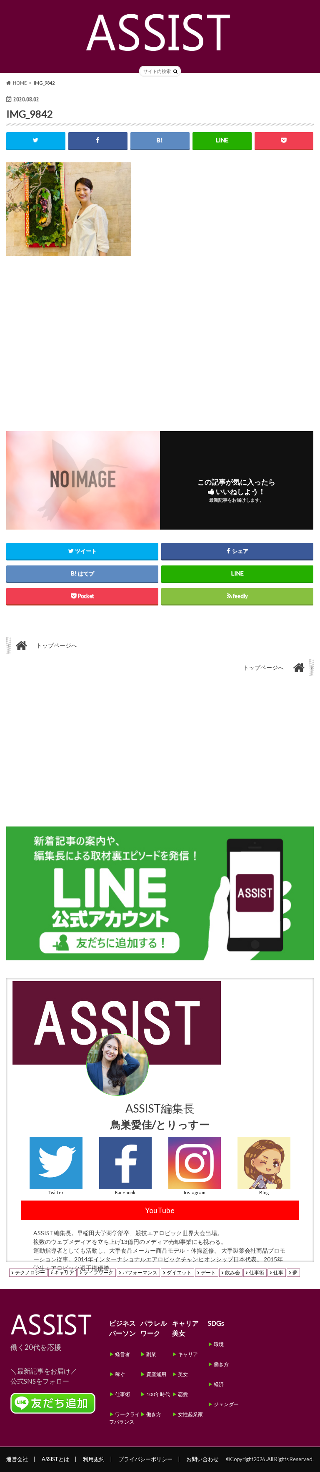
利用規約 (94, 1459)
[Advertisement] (159, 337)
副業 (151, 1354)
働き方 (153, 1414)
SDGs (216, 1323)
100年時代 (158, 1394)
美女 (183, 1374)
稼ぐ (120, 1374)
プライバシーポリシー (145, 1459)
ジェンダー (226, 1404)
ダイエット (179, 1273)
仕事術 (256, 1273)
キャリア (64, 1273)
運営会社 (17, 1459)
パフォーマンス (140, 1273)
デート (208, 1273)
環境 (219, 1344)
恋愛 (183, 1394)
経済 (219, 1384)
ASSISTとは (55, 1459)
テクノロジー (30, 1273)
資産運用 (156, 1374)
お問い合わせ (202, 1459)
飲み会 (232, 1273)
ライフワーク (98, 1273)
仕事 (278, 1273)
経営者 (122, 1354)
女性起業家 (190, 1414)
